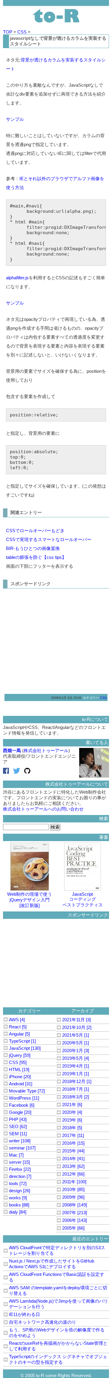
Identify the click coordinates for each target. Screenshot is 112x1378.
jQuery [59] (19, 1055)
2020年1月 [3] (75, 1050)
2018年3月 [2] (75, 1096)
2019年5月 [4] (75, 1058)
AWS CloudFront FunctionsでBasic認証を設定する (56, 1277)
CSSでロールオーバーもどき (35, 530)
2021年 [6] (72, 1104)
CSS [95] (18, 1062)
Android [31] (20, 1083)
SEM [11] (18, 1133)
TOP (8, 31)
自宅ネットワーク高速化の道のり (42, 1322)
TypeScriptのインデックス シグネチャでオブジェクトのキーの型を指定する (58, 1359)
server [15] (19, 1162)
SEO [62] (18, 1126)
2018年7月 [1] (75, 1089)
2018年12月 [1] (76, 1081)
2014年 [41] (73, 1158)
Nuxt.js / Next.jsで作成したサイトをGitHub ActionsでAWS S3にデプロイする (51, 1263)
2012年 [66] (73, 1173)
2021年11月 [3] (76, 1019)
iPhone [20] (20, 1076)
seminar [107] (22, 1147)
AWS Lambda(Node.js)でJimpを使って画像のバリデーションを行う (58, 1303)
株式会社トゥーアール (46, 750)
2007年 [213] (74, 1212)
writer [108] (19, 1140)
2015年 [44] (73, 1150)
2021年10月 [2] (76, 1027)
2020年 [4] (72, 1112)
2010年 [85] (73, 1189)
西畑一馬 (12, 750)
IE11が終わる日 (24, 1314)
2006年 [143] (74, 1220)
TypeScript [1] (22, 1041)
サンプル (15, 119)
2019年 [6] (72, 1119)
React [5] (18, 1026)
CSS (22, 31)
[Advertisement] (56, 639)
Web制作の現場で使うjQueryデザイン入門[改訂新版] (29, 900)
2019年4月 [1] (75, 1065)
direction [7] (20, 1176)
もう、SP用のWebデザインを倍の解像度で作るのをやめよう (57, 1332)
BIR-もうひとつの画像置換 (33, 548)
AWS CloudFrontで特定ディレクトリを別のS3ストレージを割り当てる (57, 1250)
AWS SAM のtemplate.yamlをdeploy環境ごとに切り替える (58, 1290)
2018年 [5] (72, 1127)
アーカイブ (82, 1010)
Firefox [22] (20, 1169)
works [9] (18, 1197)
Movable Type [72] (27, 1090)
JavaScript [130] (25, 1048)
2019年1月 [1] (75, 1073)
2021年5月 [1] (75, 1035)
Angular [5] (19, 1033)
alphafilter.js (17, 277)
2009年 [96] (73, 1197)
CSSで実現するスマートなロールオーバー (48, 539)
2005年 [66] (73, 1227)
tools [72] (18, 1183)
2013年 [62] (73, 1166)
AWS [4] (17, 1019)
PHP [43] (18, 1119)
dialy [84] (17, 1211)
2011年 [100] (74, 1181)
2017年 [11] (73, 1135)
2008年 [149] (74, 1204)
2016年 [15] (73, 1143)
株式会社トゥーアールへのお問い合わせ (43, 808)
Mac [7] (16, 1154)
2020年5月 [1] (75, 1042)
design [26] (19, 1190)
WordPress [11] (24, 1098)
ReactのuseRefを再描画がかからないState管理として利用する (58, 1346)
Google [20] (20, 1112)
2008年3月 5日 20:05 (66, 698)
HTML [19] (19, 1069)
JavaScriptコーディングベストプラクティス (82, 899)
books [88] (19, 1204)
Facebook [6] (21, 1105)
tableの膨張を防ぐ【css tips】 (36, 557)
